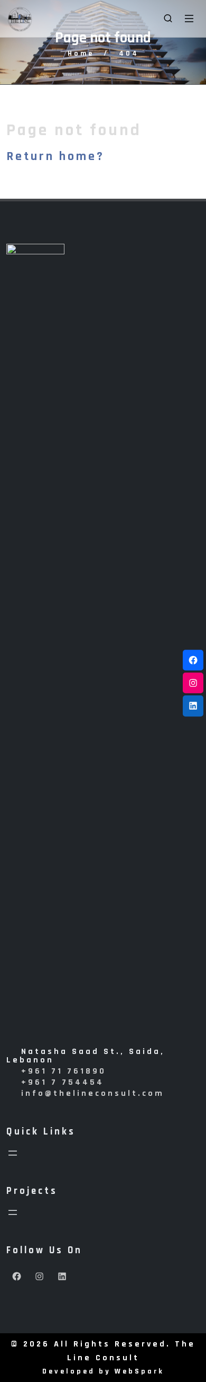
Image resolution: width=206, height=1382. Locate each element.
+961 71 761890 (63, 1071)
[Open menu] (12, 1153)
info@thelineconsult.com (92, 1093)
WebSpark (139, 1371)
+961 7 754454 (62, 1082)
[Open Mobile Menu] (189, 18)
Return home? (55, 156)
